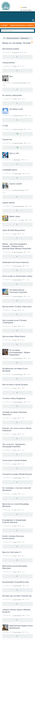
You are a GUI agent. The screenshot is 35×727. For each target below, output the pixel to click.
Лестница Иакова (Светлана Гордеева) (18, 291)
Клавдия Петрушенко (19, 190)
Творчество (7, 139)
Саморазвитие (8, 62)
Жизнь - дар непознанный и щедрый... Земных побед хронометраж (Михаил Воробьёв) (16, 246)
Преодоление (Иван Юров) (13, 336)
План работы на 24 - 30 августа (20, 25)
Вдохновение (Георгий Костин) (15, 582)
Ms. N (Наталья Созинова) (20, 83)
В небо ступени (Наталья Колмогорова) (13, 537)
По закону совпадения (12, 95)
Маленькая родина (10, 49)
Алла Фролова (16, 159)
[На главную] (6, 5)
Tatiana (15, 99)
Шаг (11, 76)
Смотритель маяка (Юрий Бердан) (17, 474)
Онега (15, 233)
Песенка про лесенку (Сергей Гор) (17, 596)
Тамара (22, 220)
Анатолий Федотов (18, 115)
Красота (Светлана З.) (11, 552)
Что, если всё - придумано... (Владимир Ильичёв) (14, 445)
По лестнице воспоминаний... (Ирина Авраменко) (19, 352)
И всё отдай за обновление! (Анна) (17, 276)
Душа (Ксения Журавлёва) (13, 230)
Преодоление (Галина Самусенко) (17, 306)
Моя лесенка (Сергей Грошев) (15, 384)
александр (16, 52)
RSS (32, 42)
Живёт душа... (15, 216)
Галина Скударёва (18, 129)
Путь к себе (14, 153)
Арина (15, 66)
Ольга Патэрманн (18, 252)
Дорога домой (15, 184)
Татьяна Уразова (17, 173)
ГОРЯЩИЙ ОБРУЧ (9, 170)
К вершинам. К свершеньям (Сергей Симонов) (14, 521)
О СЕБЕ (5, 126)
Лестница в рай (16, 109)
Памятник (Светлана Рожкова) (15, 262)
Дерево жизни (8, 202)
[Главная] (4, 38)
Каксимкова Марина (18, 206)
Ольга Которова (17, 266)
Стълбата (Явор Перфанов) (13, 398)
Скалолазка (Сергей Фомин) (14, 460)
